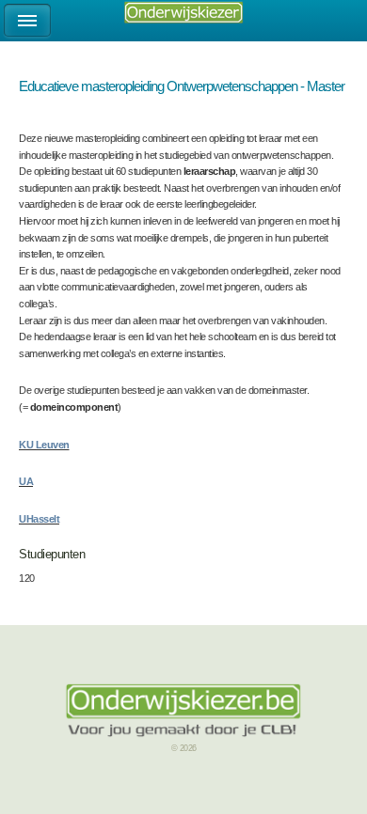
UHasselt (39, 518)
